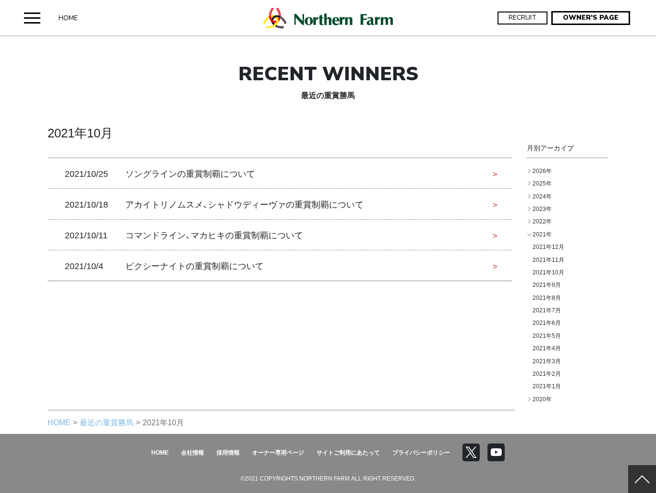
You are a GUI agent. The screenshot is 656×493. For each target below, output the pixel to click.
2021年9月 (547, 284)
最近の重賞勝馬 (107, 422)
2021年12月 (548, 246)
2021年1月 (547, 386)
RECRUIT (522, 17)
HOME (68, 18)
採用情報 (228, 452)
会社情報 (192, 452)
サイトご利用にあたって (348, 452)
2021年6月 (547, 322)
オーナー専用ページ (278, 452)
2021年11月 (548, 259)
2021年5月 (547, 335)
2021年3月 (547, 361)
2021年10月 (548, 272)
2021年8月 (547, 297)
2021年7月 (547, 310)
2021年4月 (547, 348)
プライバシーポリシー (421, 452)
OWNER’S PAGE (591, 17)
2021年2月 (547, 373)
